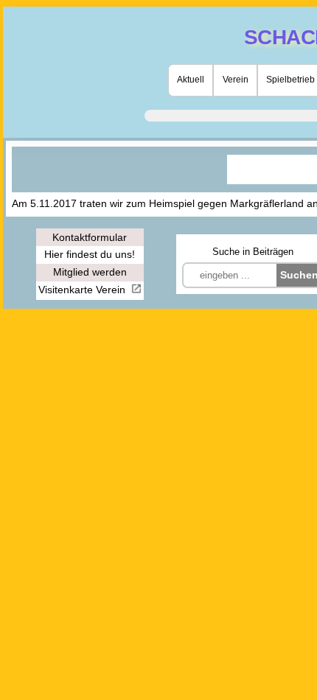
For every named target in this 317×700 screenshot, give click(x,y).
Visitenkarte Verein (83, 289)
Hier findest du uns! (89, 254)
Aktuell (190, 79)
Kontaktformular (89, 237)
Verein (235, 79)
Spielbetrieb (290, 79)
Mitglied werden (90, 272)
